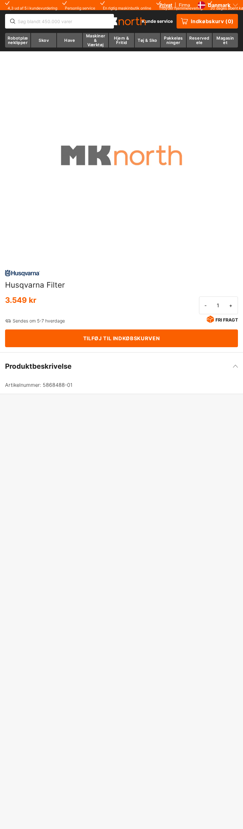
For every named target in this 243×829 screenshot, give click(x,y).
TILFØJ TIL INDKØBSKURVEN (121, 338)
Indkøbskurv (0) (212, 21)
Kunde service (157, 21)
